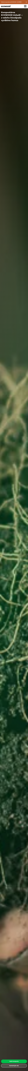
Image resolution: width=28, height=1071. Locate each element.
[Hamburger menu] (25, 6)
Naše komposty (14, 1061)
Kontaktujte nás (14, 1066)
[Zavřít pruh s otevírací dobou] (26, 2)
